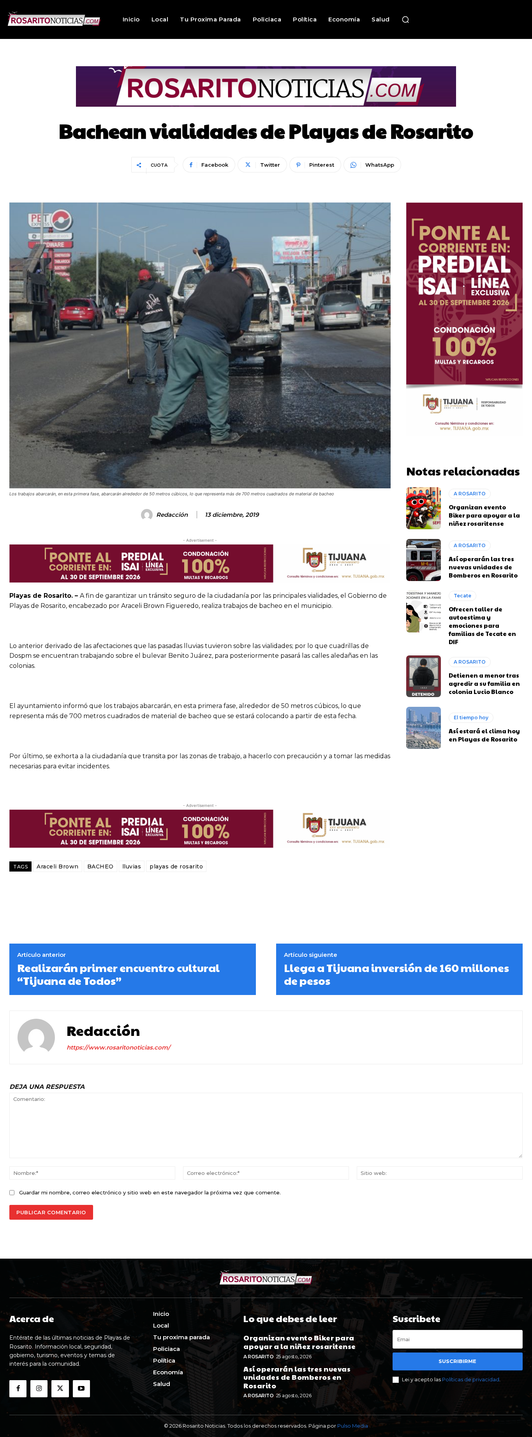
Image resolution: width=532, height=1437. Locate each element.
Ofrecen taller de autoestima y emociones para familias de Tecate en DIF (482, 625)
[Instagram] (39, 1388)
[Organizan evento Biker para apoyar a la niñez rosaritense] (423, 508)
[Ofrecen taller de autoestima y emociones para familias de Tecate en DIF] (423, 612)
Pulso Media (352, 1426)
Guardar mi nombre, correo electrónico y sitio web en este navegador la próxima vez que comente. (150, 1192)
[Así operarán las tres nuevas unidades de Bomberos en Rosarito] (423, 560)
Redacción (172, 514)
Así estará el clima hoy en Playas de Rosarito (484, 735)
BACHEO (100, 866)
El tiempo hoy (471, 717)
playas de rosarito (176, 866)
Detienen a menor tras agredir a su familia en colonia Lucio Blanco (484, 683)
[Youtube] (81, 1388)
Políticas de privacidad (470, 1379)
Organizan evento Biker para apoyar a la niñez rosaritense (484, 515)
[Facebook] (17, 1388)
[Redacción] (148, 515)
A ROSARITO (470, 494)
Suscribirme (457, 1361)
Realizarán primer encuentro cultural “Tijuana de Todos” (118, 974)
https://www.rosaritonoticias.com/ (118, 1047)
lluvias (131, 866)
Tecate (462, 596)
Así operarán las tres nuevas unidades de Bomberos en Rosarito (483, 567)
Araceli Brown (58, 866)
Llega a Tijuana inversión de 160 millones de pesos (396, 974)
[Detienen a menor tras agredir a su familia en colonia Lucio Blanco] (423, 676)
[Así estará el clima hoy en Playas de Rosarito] (423, 728)
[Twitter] (60, 1388)
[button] (405, 19)
